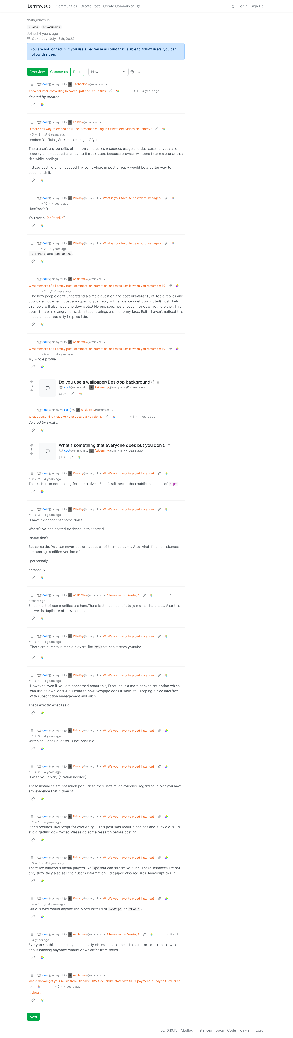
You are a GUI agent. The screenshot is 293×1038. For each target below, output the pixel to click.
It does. (35, 992)
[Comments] (47, 388)
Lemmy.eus (39, 6)
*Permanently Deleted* (123, 595)
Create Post (90, 6)
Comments (59, 72)
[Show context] (110, 91)
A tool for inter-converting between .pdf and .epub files (67, 91)
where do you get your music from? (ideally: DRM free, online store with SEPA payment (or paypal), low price (104, 981)
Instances (204, 1030)
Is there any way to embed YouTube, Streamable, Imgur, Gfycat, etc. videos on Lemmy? (90, 129)
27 (64, 394)
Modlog (187, 1030)
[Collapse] (32, 84)
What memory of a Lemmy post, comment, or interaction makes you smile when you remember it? (97, 285)
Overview (37, 72)
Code (231, 1030)
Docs (219, 1030)
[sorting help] (132, 72)
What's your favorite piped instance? (128, 473)
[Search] (233, 6)
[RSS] (138, 72)
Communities (66, 6)
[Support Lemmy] (139, 6)
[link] (117, 91)
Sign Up (257, 6)
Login (242, 6)
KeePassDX (55, 218)
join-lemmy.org (251, 1030)
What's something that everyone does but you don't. (65, 416)
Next (33, 1017)
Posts (77, 72)
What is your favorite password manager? (132, 198)
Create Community (118, 6)
